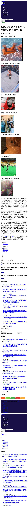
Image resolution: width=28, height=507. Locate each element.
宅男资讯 (5, 14)
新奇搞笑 (5, 9)
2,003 (10, 326)
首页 (4, 7)
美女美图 (5, 12)
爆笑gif (5, 251)
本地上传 (19, 333)
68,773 (9, 474)
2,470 (10, 304)
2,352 (10, 315)
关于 (18, 401)
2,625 (10, 294)
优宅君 (5, 236)
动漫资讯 (5, 10)
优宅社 (12, 236)
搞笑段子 (5, 250)
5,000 (10, 463)
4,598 (9, 485)
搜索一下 (3, 21)
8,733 (9, 505)
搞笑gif (5, 248)
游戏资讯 (5, 15)
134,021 (10, 494)
